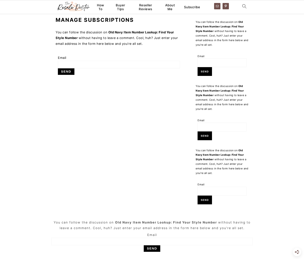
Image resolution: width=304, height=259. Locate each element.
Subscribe (192, 7)
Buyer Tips (120, 7)
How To (100, 7)
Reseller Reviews (145, 7)
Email (62, 58)
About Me (170, 7)
